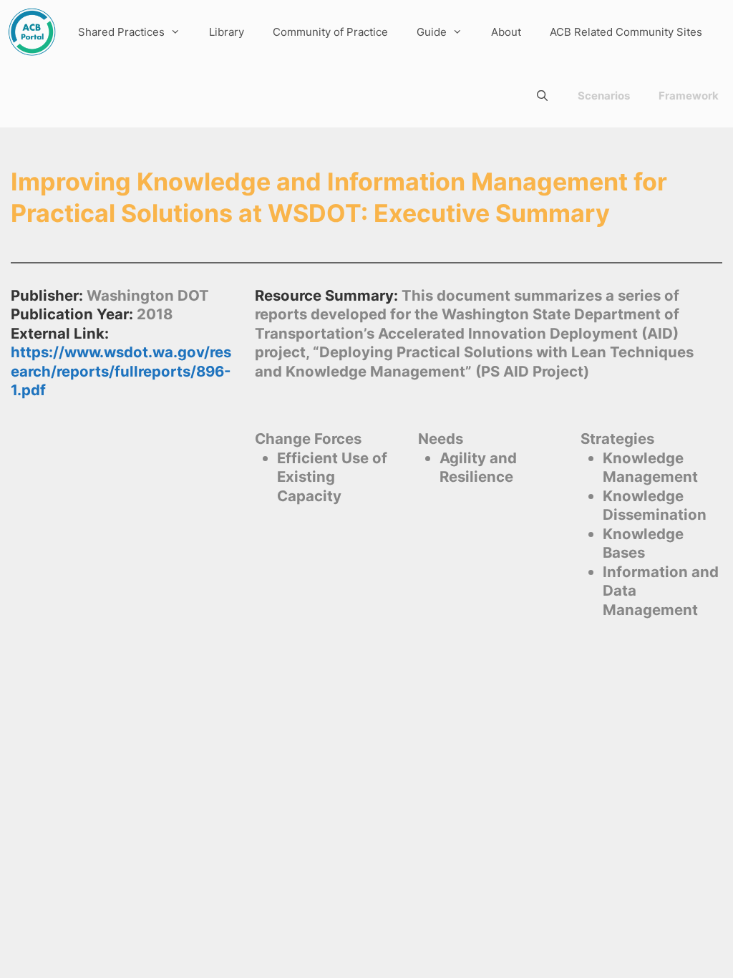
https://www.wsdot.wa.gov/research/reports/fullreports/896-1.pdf (121, 371)
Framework (689, 95)
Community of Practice (330, 32)
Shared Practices (121, 32)
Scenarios (604, 95)
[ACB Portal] (32, 32)
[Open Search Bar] (542, 95)
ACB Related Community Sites (626, 32)
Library (226, 32)
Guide (432, 32)
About (506, 32)
